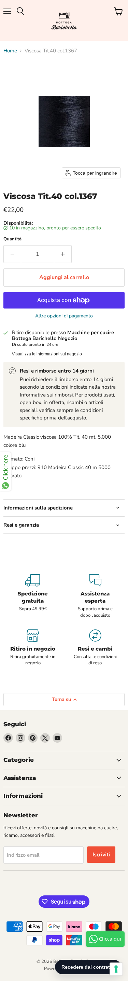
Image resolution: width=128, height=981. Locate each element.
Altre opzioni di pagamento (64, 316)
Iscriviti (101, 854)
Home (10, 51)
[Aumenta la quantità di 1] (63, 254)
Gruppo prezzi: (19, 467)
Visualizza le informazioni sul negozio (47, 354)
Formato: (13, 458)
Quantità (12, 239)
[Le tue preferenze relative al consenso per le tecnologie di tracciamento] (116, 969)
